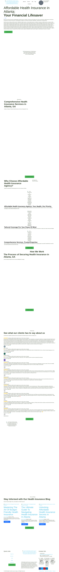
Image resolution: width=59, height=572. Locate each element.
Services (28, 1)
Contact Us (12, 562)
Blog (35, 1)
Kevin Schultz (6, 516)
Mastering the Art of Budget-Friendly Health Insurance (11, 511)
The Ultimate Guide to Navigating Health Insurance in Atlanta (29, 512)
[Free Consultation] (41, 2)
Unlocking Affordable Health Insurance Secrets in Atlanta (47, 512)
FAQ (32, 1)
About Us (24, 1)
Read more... (7, 521)
